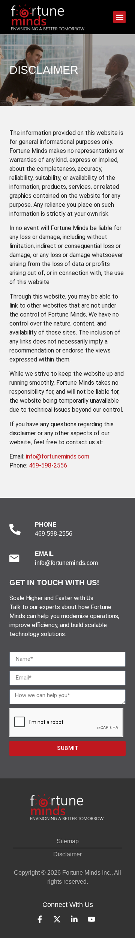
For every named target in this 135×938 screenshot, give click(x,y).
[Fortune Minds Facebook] (41, 919)
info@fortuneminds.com (57, 456)
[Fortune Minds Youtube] (93, 919)
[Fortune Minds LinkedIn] (76, 919)
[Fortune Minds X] (58, 919)
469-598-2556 (48, 465)
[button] (119, 17)
